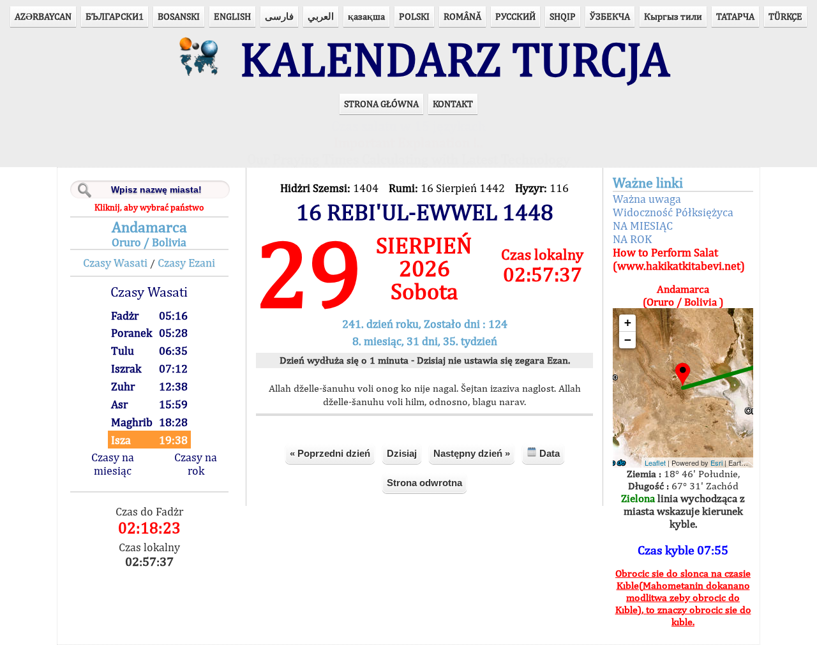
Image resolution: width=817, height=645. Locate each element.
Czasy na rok (195, 463)
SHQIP (563, 16)
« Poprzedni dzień (330, 453)
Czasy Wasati (115, 262)
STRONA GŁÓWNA (381, 103)
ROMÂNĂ (462, 16)
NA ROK (632, 239)
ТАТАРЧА (735, 16)
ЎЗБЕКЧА (610, 16)
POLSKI (414, 16)
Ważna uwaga (647, 198)
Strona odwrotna (424, 482)
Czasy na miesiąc (112, 463)
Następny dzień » (471, 453)
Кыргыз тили (673, 16)
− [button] (627, 339)
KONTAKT (453, 103)
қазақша (366, 16)
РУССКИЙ (515, 16)
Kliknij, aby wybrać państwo (149, 207)
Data (548, 453)
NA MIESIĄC (643, 225)
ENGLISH (232, 16)
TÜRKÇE (785, 16)
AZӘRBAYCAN (43, 16)
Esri (716, 462)
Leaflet (655, 462)
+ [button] (627, 322)
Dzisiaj (402, 453)
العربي (321, 16)
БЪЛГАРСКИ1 (115, 16)
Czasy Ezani (186, 262)
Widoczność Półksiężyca (673, 212)
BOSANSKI (179, 16)
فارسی (279, 16)
